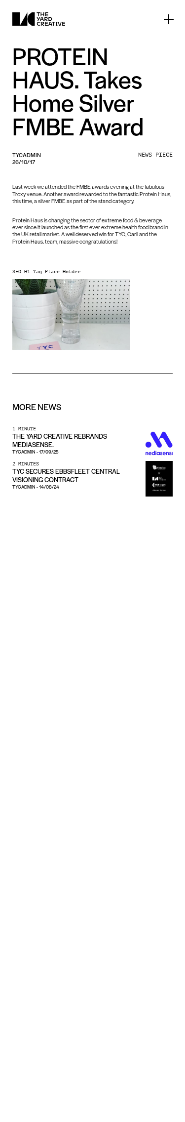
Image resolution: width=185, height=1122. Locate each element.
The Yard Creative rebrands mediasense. (59, 440)
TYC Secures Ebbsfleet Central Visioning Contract (65, 475)
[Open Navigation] (169, 19)
